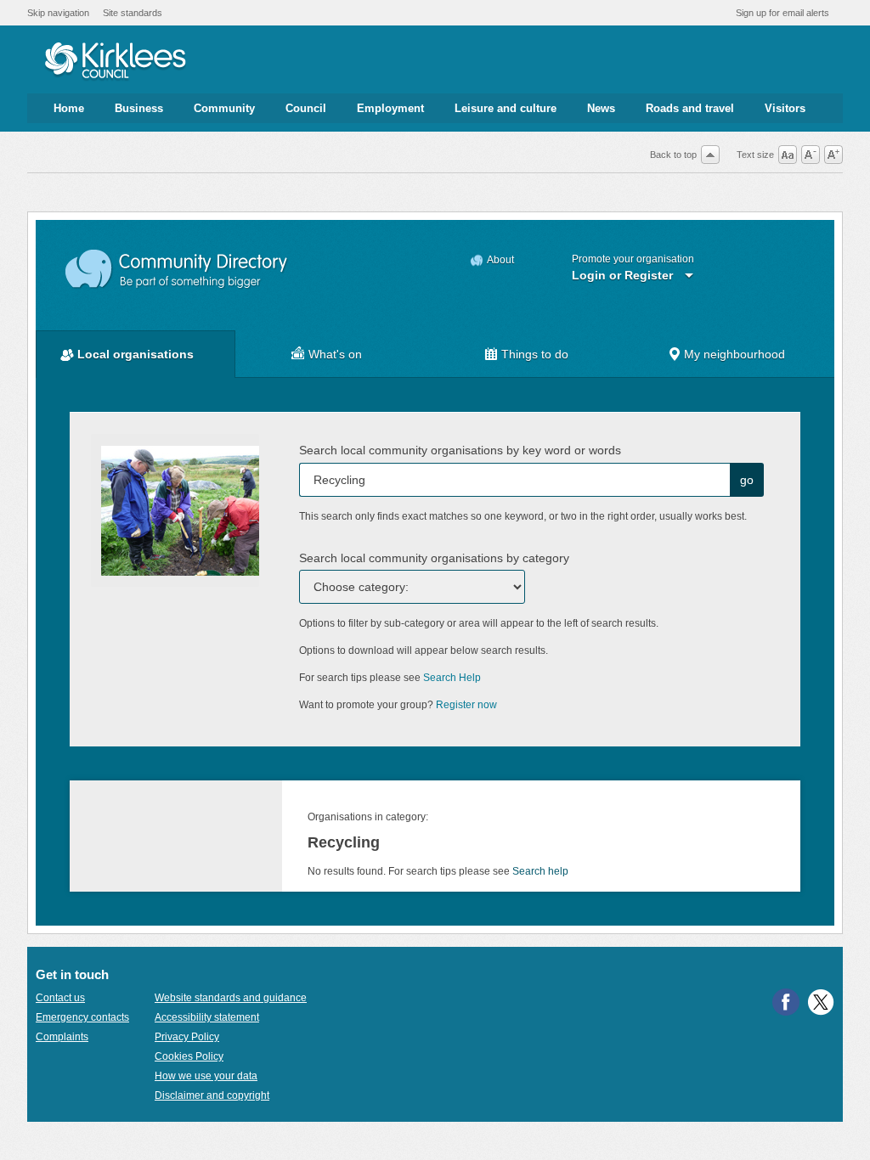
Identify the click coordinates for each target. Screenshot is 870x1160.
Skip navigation (58, 13)
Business (139, 108)
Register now (466, 705)
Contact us (60, 998)
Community (224, 108)
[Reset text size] (787, 154)
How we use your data (206, 1076)
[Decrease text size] (810, 154)
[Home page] (115, 62)
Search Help (452, 678)
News (601, 108)
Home (69, 108)
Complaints (62, 1037)
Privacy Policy (187, 1037)
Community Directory (177, 270)
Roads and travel (690, 108)
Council (305, 108)
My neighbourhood (734, 354)
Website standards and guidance (231, 998)
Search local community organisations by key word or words (460, 450)
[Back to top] (710, 154)
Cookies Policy (189, 1056)
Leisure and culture (505, 108)
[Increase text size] (833, 154)
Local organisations (135, 354)
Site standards (132, 13)
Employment (390, 108)
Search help (540, 871)
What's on (335, 354)
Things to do (534, 354)
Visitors (785, 108)
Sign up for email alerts (782, 13)
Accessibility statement (207, 1017)
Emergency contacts (82, 1017)
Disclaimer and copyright (212, 1095)
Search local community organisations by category (434, 558)
